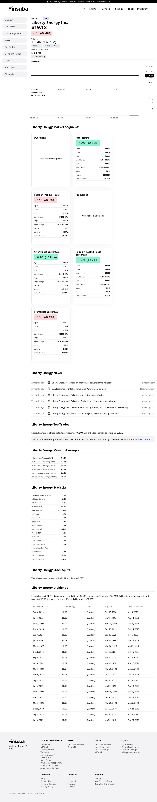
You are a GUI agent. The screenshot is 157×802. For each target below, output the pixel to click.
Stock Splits (10, 67)
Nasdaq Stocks (47, 749)
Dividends (9, 74)
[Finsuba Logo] (18, 8)
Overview (9, 20)
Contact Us (45, 781)
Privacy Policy (46, 786)
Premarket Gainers (49, 765)
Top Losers (45, 752)
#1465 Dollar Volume (51, 46)
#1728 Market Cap (38, 57)
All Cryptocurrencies (130, 752)
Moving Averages (13, 53)
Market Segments (13, 33)
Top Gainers (46, 744)
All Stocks (44, 747)
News (93, 8)
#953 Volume (36, 46)
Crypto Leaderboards (131, 747)
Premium (142, 8)
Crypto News (73, 747)
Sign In (97, 778)
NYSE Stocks (46, 757)
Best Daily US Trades (103, 781)
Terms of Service (48, 784)
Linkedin (71, 786)
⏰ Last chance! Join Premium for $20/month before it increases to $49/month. (78, 2)
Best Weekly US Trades (104, 784)
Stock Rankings (101, 749)
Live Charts (10, 26)
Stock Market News (76, 744)
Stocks (119, 8)
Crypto (106, 8)
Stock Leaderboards (103, 747)
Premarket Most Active (51, 763)
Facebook (71, 781)
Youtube (71, 784)
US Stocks (36, 18)
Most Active (45, 760)
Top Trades (10, 47)
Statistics (9, 60)
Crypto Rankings (129, 749)
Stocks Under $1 (48, 755)
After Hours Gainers (49, 768)
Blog (131, 8)
